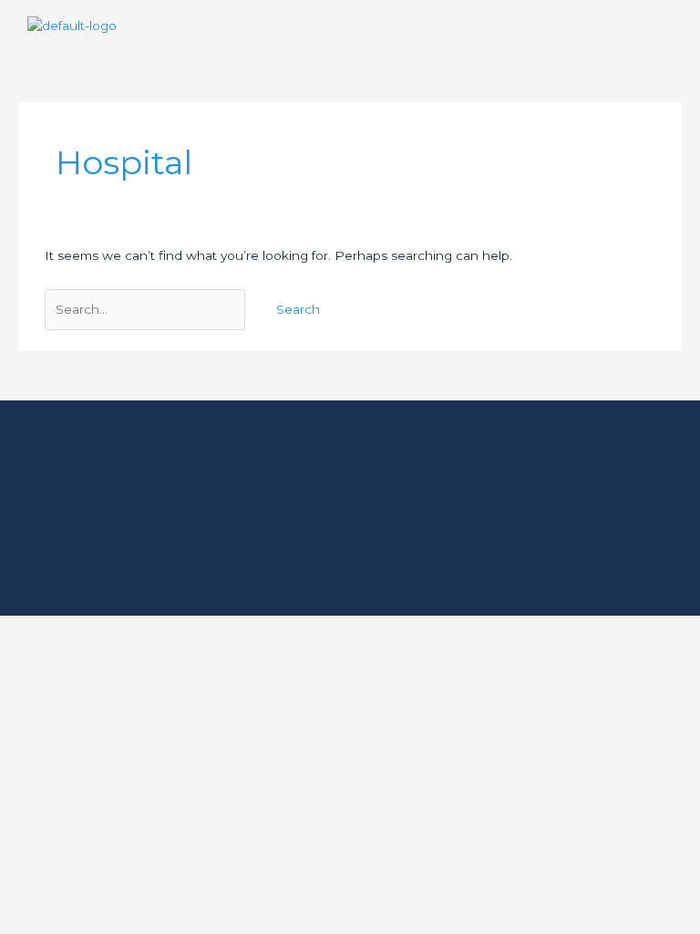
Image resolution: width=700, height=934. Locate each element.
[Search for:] (147, 309)
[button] (676, 26)
